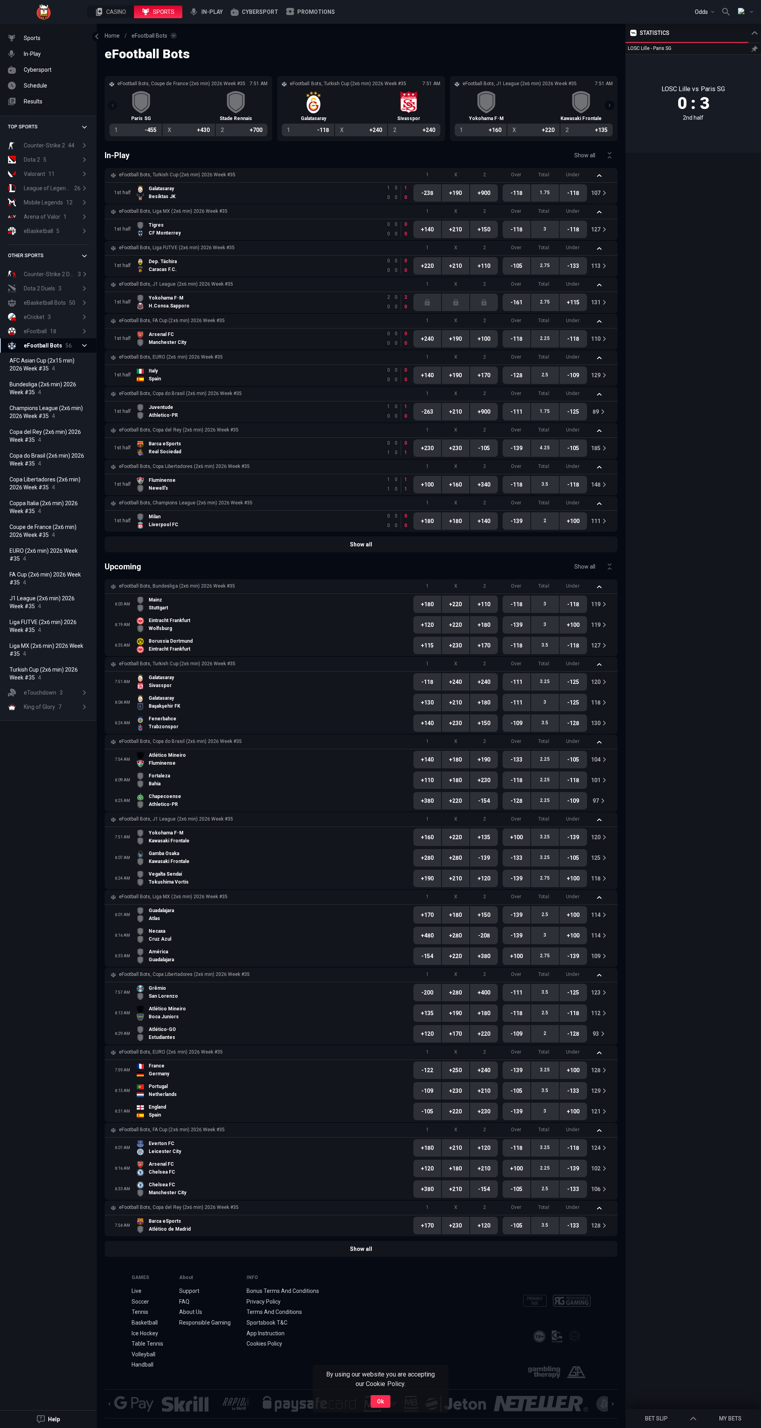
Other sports (26, 255)
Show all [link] (584, 155)
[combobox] (704, 12)
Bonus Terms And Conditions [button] (283, 1291)
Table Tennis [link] (147, 1343)
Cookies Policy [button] (264, 1343)
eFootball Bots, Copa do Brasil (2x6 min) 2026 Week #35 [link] (180, 393)
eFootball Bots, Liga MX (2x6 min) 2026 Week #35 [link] (173, 211)
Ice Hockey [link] (145, 1333)
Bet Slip (656, 1418)
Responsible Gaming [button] (204, 1322)
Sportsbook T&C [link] (267, 1322)
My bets (730, 1418)
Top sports (23, 127)
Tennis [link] (140, 1312)
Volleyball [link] (143, 1354)
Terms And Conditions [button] (274, 1312)
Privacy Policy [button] (264, 1301)
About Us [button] (190, 1312)
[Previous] (112, 105)
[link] (43, 12)
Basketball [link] (145, 1322)
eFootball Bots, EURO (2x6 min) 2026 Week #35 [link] (171, 357)
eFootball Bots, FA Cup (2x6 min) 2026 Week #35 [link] (172, 320)
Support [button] (189, 1291)
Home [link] (112, 35)
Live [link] (136, 1291)
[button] (110, 12)
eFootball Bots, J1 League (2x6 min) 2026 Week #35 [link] (176, 284)
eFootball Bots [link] (149, 35)
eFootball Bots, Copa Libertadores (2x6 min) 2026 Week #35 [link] (184, 466)
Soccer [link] (140, 1301)
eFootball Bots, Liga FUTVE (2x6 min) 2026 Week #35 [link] (177, 247)
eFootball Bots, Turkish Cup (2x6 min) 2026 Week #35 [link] (177, 175)
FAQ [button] (184, 1301)
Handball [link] (142, 1364)
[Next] (609, 105)
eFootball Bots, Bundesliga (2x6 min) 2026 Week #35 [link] (177, 586)
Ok (380, 1401)
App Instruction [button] (266, 1333)
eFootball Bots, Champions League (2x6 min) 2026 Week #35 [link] (185, 503)
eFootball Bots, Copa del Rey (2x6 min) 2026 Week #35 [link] (179, 430)
